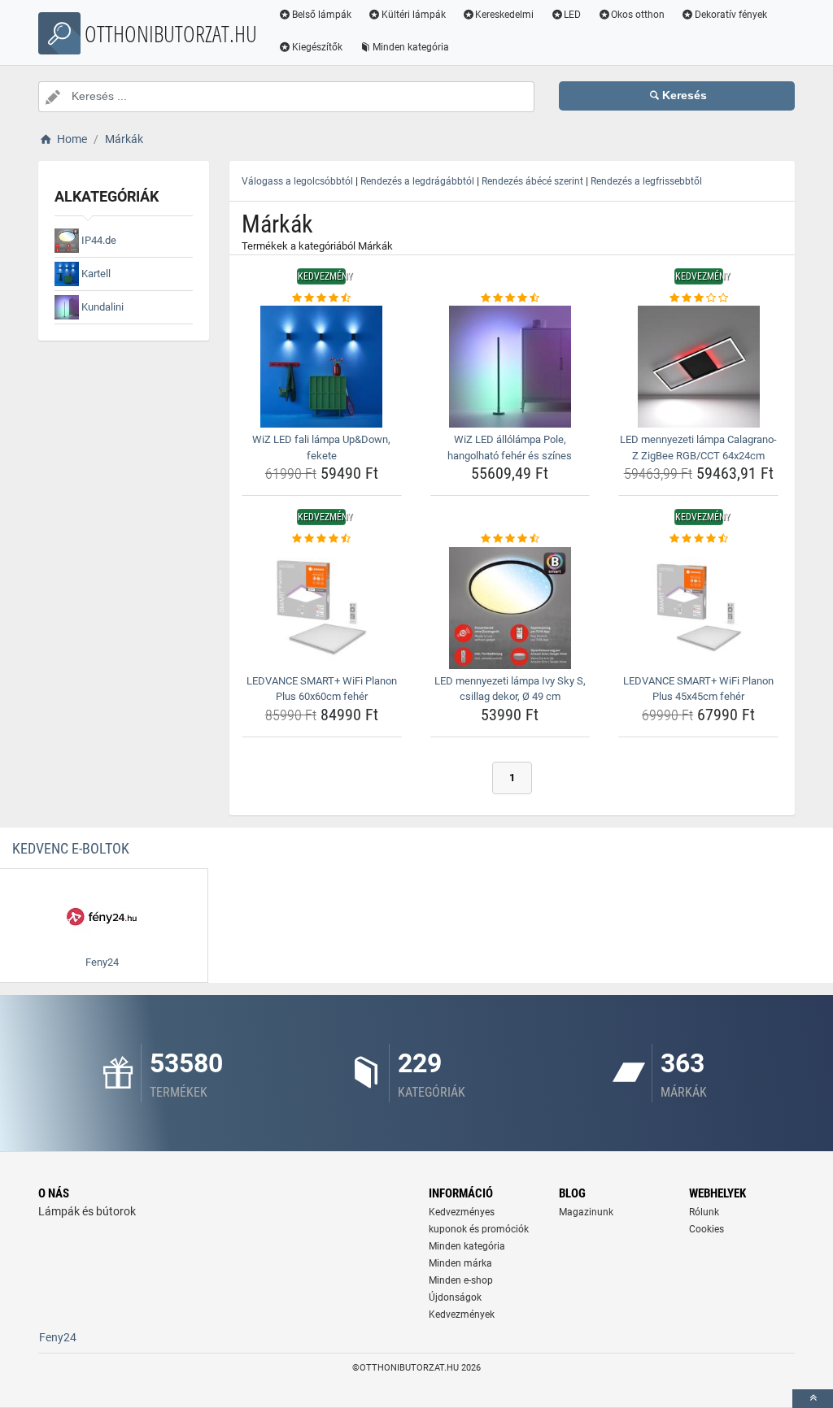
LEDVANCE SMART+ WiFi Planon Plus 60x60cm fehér (321, 689)
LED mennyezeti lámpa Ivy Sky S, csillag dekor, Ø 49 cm (510, 689)
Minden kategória (411, 47)
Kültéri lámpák (414, 14)
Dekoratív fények (731, 14)
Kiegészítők (317, 47)
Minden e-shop (461, 1280)
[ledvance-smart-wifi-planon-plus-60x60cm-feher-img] (321, 608)
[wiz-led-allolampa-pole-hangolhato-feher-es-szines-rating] (510, 298)
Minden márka (460, 1263)
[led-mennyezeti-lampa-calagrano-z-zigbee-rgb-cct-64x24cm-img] (698, 367)
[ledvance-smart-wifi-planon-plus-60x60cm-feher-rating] (321, 539)
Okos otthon (638, 14)
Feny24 (57, 1337)
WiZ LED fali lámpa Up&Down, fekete (321, 447)
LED (572, 14)
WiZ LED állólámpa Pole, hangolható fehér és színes (509, 447)
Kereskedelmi (504, 14)
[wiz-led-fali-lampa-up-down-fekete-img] (321, 367)
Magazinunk (586, 1212)
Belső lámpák (321, 14)
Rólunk (704, 1212)
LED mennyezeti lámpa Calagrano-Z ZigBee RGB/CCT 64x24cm (698, 447)
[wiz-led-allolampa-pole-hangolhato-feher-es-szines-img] (510, 367)
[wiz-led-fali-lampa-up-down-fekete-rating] (321, 298)
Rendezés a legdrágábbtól (417, 181)
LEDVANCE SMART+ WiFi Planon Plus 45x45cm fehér (698, 689)
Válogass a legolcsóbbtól (297, 181)
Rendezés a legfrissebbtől (646, 181)
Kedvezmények (462, 1314)
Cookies (706, 1229)
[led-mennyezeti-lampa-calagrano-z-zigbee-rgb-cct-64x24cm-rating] (698, 298)
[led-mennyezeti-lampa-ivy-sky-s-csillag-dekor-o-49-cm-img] (510, 608)
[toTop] (812, 1398)
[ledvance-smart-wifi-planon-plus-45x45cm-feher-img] (698, 608)
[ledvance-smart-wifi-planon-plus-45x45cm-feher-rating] (698, 539)
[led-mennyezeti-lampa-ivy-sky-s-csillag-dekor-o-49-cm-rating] (510, 539)
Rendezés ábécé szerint (532, 181)
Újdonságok (455, 1297)
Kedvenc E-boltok (70, 848)
